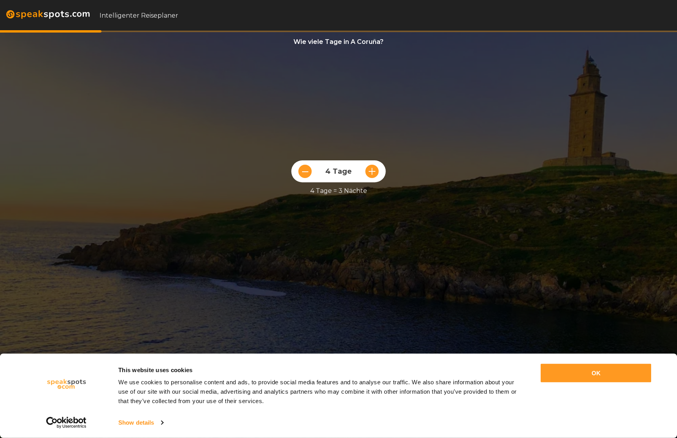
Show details (136, 422)
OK (596, 373)
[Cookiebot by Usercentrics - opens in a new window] (66, 423)
